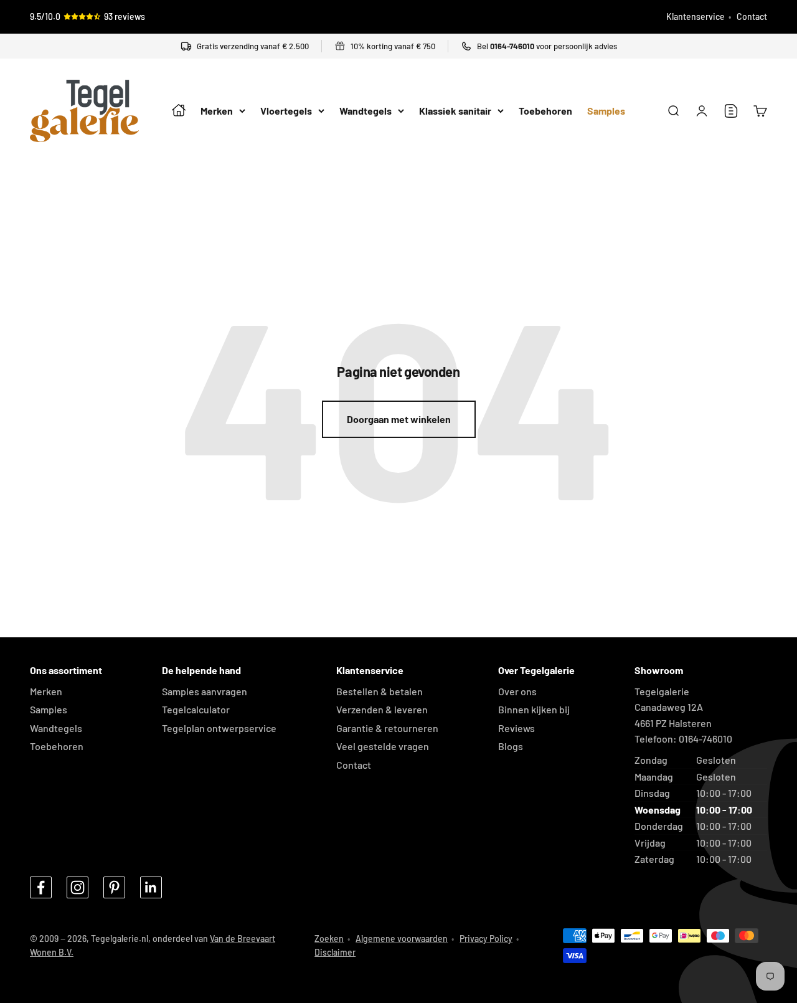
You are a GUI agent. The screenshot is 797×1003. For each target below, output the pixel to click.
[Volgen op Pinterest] (114, 887)
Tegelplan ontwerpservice (219, 728)
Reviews (516, 728)
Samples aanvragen (204, 691)
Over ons (517, 691)
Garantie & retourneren (387, 728)
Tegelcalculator (196, 709)
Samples (606, 111)
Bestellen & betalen (379, 691)
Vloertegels (286, 111)
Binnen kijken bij (534, 709)
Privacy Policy (486, 938)
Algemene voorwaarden (402, 938)
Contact (752, 16)
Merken (216, 111)
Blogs (510, 746)
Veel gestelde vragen (382, 746)
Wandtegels (365, 111)
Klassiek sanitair (455, 111)
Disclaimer (335, 952)
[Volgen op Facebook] (41, 887)
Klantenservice (695, 16)
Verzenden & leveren (382, 709)
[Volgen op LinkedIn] (151, 887)
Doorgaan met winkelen (399, 419)
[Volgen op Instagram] (77, 887)
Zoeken (329, 938)
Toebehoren (545, 111)
